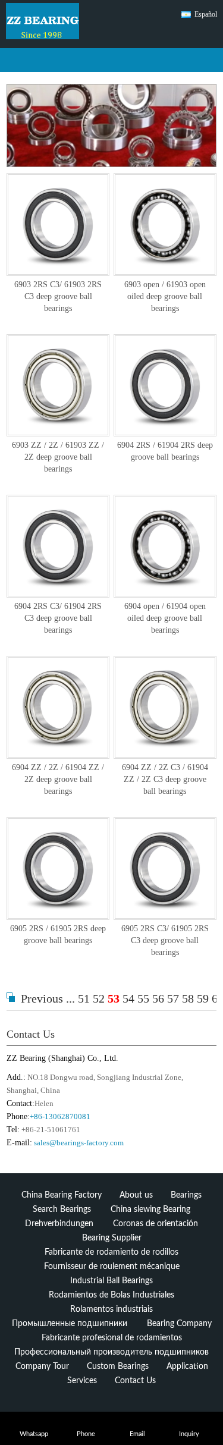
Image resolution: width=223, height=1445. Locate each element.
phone (86, 1434)
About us (136, 1195)
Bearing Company (179, 1324)
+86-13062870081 (60, 1116)
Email (137, 1434)
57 (173, 998)
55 (143, 998)
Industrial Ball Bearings (111, 1281)
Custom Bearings (118, 1366)
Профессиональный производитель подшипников (111, 1352)
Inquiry (189, 1434)
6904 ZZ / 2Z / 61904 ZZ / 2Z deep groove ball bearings (58, 779)
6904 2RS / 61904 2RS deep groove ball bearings (165, 451)
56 (158, 998)
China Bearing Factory (61, 1195)
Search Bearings (62, 1209)
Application (187, 1366)
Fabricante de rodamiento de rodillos (111, 1252)
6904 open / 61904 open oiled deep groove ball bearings (165, 618)
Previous (42, 998)
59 (203, 998)
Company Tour (42, 1366)
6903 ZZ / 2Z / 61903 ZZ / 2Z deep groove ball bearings (58, 457)
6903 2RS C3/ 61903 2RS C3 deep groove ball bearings (58, 296)
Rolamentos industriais (111, 1309)
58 (188, 998)
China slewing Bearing (150, 1209)
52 (99, 998)
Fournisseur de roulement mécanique (112, 1266)
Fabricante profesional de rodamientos (112, 1338)
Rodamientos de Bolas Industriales (111, 1295)
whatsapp (34, 1434)
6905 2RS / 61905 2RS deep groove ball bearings (58, 934)
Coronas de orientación (155, 1224)
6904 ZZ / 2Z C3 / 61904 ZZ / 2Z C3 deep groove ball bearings (165, 779)
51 (84, 998)
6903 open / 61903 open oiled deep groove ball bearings (165, 296)
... (70, 998)
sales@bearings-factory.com (79, 1142)
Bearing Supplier (112, 1238)
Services (82, 1381)
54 (128, 998)
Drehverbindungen (59, 1224)
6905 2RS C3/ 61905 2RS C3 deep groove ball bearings (165, 940)
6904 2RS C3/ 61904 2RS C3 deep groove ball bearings (58, 618)
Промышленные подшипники (69, 1324)
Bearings (186, 1195)
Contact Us (31, 1034)
